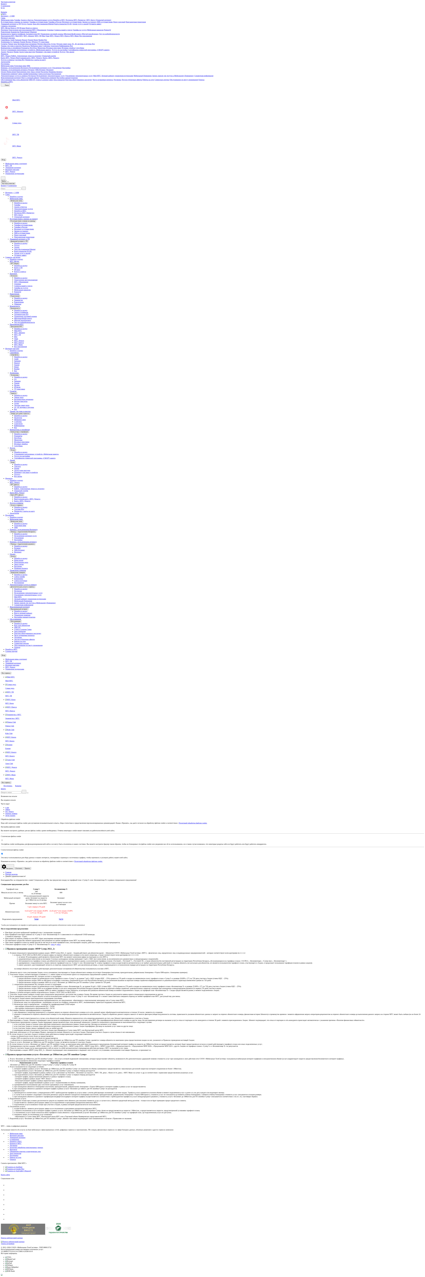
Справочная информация (203, 76)
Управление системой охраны (52, 34)
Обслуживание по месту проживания (184, 80)
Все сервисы (6, 673)
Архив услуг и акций (80, 24)
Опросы (201, 80)
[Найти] (24, 792)
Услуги (24, 24)
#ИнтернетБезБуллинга (72, 34)
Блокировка (33, 74)
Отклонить (18, 868)
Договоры (117, 80)
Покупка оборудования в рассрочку (78, 80)
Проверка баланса (55, 72)
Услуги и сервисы (7, 60)
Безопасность (6, 34)
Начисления (11, 72)
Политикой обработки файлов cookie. (193, 823)
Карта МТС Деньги (8, 58)
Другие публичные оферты (132, 80)
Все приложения (85, 36)
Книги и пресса (32, 28)
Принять (27, 868)
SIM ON (32, 80)
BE (2, 789)
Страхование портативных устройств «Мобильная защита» (29, 50)
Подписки (32, 76)
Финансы (5, 54)
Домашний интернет (13, 168)
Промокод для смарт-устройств (47, 52)
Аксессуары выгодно (27, 52)
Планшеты (25, 48)
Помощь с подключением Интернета (15, 68)
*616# (36, 919)
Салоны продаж (11, 651)
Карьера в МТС (15, 1143)
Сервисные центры (162, 80)
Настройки (66, 68)
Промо (16, 52)
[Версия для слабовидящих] (2, 10)
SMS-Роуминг (40, 70)
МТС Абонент (29, 36)
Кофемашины (64, 46)
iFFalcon (35, 42)
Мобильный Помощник (143, 76)
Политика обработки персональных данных (26, 1147)
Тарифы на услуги (80, 30)
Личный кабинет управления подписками (117, 76)
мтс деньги (9, 811)
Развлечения (5, 32)
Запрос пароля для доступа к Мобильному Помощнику (173, 76)
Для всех (10, 52)
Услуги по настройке (60, 50)
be (2, 8)
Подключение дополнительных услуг (50, 76)
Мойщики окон (36, 46)
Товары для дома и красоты (11, 46)
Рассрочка (44, 72)
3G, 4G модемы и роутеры (82, 44)
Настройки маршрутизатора (67, 78)
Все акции (70, 52)
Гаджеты (4, 44)
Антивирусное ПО (33, 34)
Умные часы (12, 44)
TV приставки (43, 42)
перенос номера (11, 813)
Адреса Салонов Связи (44, 80)
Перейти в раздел (16, 197)
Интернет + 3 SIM (7, 16)
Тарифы (17, 20)
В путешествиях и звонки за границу (15, 22)
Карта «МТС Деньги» (51, 58)
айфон (7, 810)
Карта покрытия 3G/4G (63, 24)
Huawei (24, 40)
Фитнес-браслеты (44, 44)
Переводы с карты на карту (35, 60)
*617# (61, 919)
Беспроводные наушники (27, 44)
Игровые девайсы (68, 48)
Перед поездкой (119, 22)
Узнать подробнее (7, 1244)
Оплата (3, 72)
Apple (12, 40)
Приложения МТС (8, 36)
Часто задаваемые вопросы (103, 80)
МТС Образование (39, 30)
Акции (29, 24)
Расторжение (56, 74)
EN (4, 789)
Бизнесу (4, 4)
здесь (53, 944)
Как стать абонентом (20, 80)
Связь (3, 18)
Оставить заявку (95, 24)
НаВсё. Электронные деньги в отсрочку (26, 56)
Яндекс (28, 42)
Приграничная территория (136, 22)
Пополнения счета (23, 72)
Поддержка (5, 64)
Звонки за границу (89, 22)
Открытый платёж (49, 56)
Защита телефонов (18, 34)
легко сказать (10, 815)
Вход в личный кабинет (30, 78)
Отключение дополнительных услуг (79, 76)
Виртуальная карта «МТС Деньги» (29, 58)
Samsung (18, 40)
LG (11, 42)
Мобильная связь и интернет (16, 164)
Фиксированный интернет (11, 78)
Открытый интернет (103, 20)
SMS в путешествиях (105, 22)
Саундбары (80, 48)
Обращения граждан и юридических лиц (25, 1151)
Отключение (57, 68)
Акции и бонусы (27, 20)
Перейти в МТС (59, 20)
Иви (43, 36)
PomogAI (107, 30)
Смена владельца (44, 74)
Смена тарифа (22, 74)
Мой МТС (19, 36)
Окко (47, 36)
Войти (4, 181)
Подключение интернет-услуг (40, 68)
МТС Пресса (65, 36)
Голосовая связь (20, 66)
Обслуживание (6, 80)
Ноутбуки (33, 48)
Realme (41, 40)
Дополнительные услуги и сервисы (14, 76)
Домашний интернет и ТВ (11, 24)
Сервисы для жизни (8, 26)
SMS (28, 66)
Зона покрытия (59, 80)
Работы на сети (148, 80)
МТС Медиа (5, 28)
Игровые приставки (53, 48)
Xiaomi (30, 40)
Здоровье (50, 30)
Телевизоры (5, 42)
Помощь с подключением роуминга (14, 70)
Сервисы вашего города (63, 30)
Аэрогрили (54, 46)
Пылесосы (26, 46)
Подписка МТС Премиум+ (76, 20)
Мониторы (42, 48)
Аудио (53, 44)
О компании (5, 6)
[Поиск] (24, 188)
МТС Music (74, 36)
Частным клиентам (8, 2)
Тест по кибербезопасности (109, 34)
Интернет (50, 70)
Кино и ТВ (15, 28)
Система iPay (20, 60)
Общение (33, 32)
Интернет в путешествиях (72, 22)
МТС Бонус (91, 20)
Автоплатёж (5, 62)
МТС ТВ (38, 36)
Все (45, 40)
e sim (7, 808)
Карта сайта (5, 1175)
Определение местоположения (20, 30)
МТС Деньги (55, 36)
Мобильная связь (7, 20)
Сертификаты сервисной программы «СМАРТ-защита (88, 50)
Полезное (4, 30)
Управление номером (9, 74)
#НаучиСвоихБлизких (90, 34)
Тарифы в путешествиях (38, 22)
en (4, 8)
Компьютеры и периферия (11, 48)
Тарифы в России (55, 22)
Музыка (22, 28)
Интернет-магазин (8, 38)
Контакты (13, 1149)
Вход (3, 160)
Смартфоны (5, 40)
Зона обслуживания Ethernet (43, 24)
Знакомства (15, 32)
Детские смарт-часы (63, 44)
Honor (36, 40)
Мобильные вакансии (95, 30)
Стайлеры (46, 46)
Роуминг (31, 70)
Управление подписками (14, 173)
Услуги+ (63, 52)
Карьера (4, 12)
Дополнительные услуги (43, 20)
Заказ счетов (35, 72)
